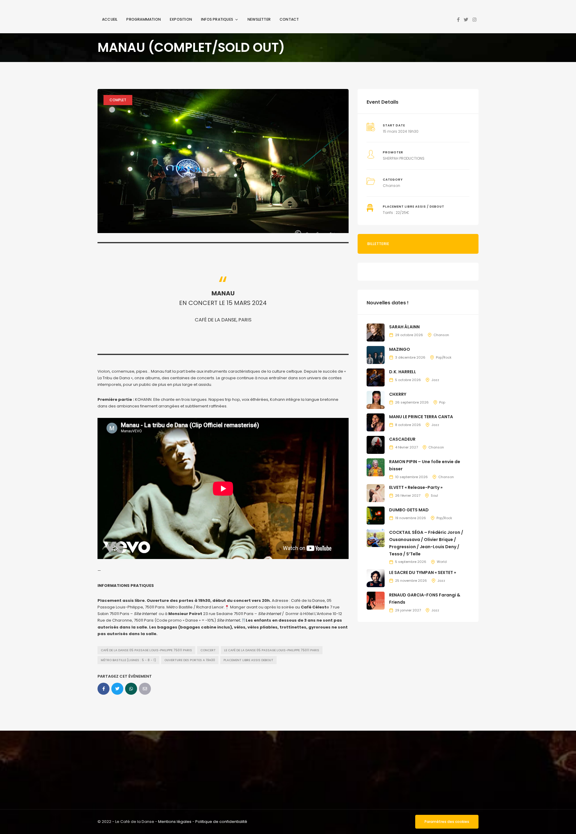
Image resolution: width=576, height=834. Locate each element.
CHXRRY (397, 394)
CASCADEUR (402, 439)
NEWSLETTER (259, 19)
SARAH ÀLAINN (404, 327)
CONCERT (208, 650)
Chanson (391, 185)
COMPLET (118, 99)
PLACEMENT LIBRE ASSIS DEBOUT (248, 660)
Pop (442, 402)
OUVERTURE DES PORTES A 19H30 (189, 660)
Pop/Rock (444, 357)
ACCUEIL (109, 19)
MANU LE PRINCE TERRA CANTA (421, 417)
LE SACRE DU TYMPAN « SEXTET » (422, 572)
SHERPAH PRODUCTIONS (403, 158)
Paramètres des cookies (446, 821)
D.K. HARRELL (402, 372)
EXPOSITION (181, 19)
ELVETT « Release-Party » (415, 487)
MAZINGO (399, 349)
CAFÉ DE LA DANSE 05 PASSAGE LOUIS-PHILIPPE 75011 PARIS (146, 650)
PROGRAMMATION (143, 19)
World (442, 561)
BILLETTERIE (378, 244)
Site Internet (145, 614)
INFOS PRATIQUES (217, 19)
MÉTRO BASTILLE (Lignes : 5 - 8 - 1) (128, 660)
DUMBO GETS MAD (409, 510)
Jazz (435, 379)
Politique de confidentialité (221, 821)
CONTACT (289, 19)
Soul (434, 495)
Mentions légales (174, 821)
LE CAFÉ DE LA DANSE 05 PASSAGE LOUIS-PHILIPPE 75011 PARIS (271, 650)
